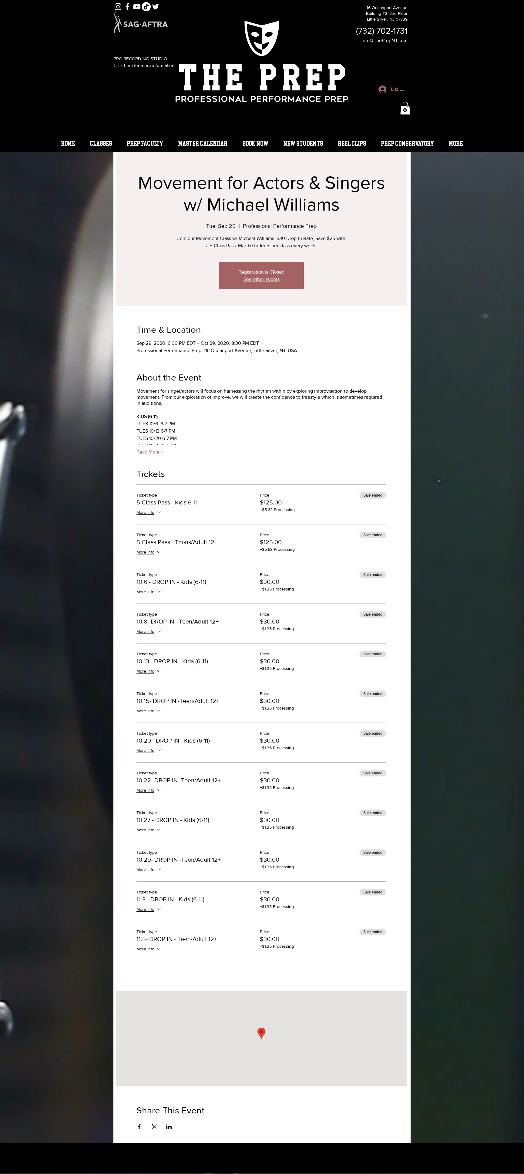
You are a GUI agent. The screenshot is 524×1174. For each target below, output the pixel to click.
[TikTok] (146, 6)
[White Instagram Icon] (118, 6)
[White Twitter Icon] (155, 6)
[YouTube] (136, 6)
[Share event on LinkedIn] (169, 1126)
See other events (262, 279)
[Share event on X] (154, 1126)
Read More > (149, 451)
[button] (405, 108)
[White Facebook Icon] (127, 6)
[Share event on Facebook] (139, 1126)
